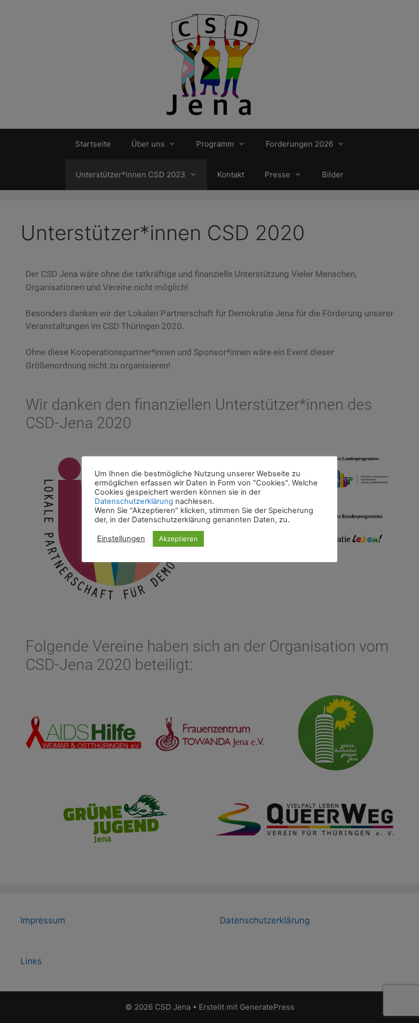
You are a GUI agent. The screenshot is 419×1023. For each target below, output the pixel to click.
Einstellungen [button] (121, 538)
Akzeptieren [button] (178, 538)
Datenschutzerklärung (134, 501)
